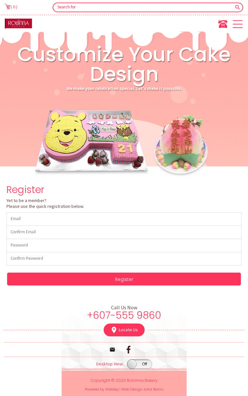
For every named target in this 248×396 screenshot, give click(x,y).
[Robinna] (18, 23)
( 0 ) (14, 6)
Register (124, 279)
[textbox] (143, 7)
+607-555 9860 (124, 315)
